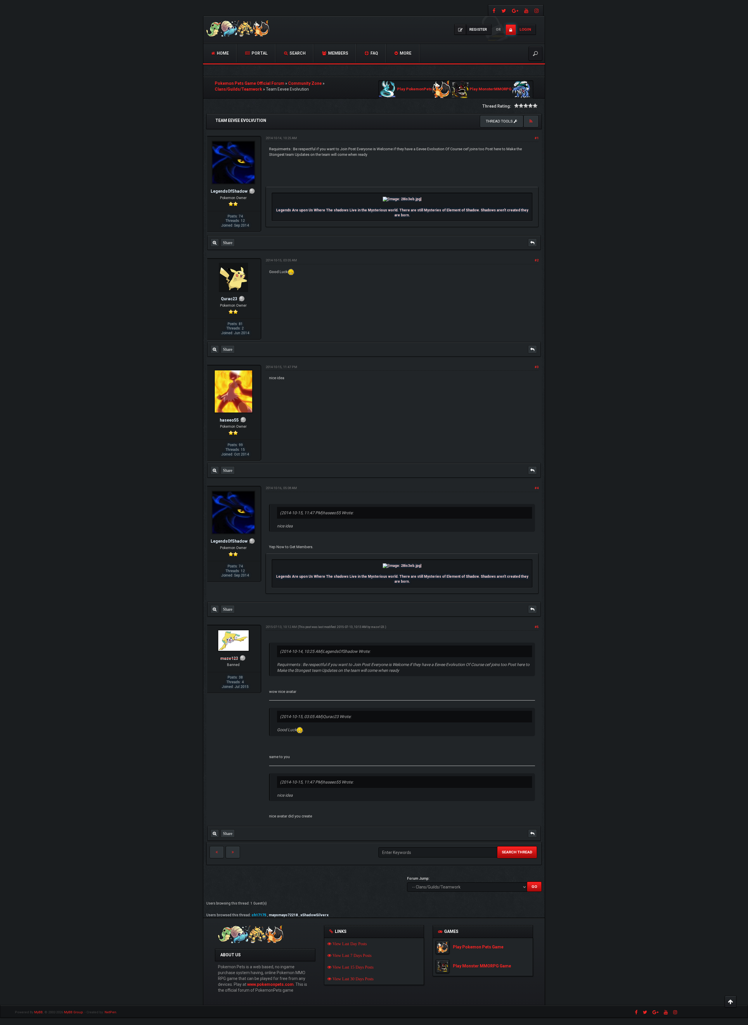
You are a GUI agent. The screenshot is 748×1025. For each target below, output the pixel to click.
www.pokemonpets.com (270, 984)
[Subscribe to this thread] (531, 121)
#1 (537, 138)
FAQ (374, 53)
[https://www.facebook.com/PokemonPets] (493, 10)
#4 (537, 488)
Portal (259, 53)
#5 (537, 627)
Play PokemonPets (414, 89)
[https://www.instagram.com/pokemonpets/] (537, 10)
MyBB (38, 1012)
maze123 (377, 627)
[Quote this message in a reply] (532, 243)
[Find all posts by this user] (214, 243)
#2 (537, 260)
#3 (537, 367)
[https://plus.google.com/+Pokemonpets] (515, 10)
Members (337, 53)
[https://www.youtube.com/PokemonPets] (526, 10)
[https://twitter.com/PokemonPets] (503, 10)
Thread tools (500, 121)
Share (227, 243)
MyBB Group (73, 1012)
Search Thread (517, 852)
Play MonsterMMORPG (490, 89)
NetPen (110, 1012)
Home (222, 53)
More (405, 53)
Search (297, 53)
